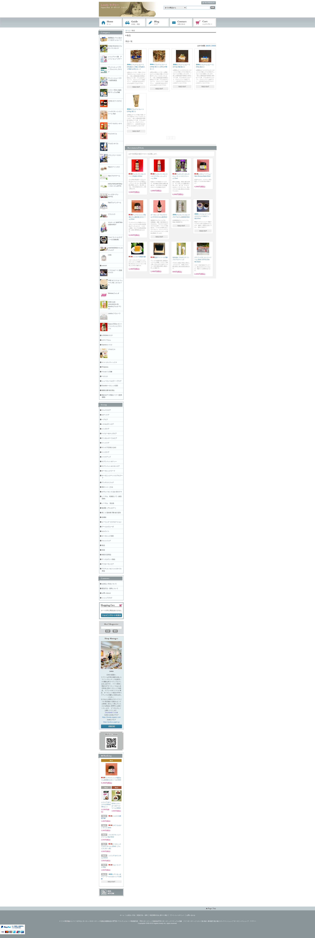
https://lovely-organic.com (111, 717)
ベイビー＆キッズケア (109, 433)
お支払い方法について (109, 584)
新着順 (214, 46)
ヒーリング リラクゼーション (111, 522)
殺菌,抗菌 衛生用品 (108, 390)
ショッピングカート (204, 22)
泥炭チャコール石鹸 (161, 257)
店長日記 (111, 726)
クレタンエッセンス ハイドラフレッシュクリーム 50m (159, 176)
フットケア (105, 443)
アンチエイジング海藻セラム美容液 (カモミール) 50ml (137, 217)
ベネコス (105, 376)
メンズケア (105, 429)
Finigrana (105, 367)
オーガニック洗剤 (108, 536)
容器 (103, 550)
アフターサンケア (108, 564)
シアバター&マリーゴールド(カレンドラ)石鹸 (111, 876)
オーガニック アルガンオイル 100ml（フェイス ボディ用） (111, 846)
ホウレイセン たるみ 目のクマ (112, 492)
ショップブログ (107, 598)
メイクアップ (106, 457)
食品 (103, 545)
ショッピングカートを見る (111, 615)
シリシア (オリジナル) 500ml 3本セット (106, 804)
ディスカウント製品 (108, 559)
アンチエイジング (108, 482)
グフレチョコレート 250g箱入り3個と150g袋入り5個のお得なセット (136, 67)
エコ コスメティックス (109, 362)
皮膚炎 (104, 517)
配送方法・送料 (142, 915)
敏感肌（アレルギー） (109, 508)
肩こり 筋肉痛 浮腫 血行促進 (111, 512)
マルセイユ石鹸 (107, 372)
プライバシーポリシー (177, 915)
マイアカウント (208, 3)
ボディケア (105, 415)
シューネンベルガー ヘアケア (111, 381)
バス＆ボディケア (108, 424)
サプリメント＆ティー (109, 461)
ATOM (111, 893)
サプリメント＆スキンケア (111, 466)
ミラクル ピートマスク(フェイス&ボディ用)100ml (202, 216)
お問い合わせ (181, 22)
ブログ (157, 22)
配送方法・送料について (110, 588)
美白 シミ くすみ (107, 487)
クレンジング (106, 541)
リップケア (105, 452)
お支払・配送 (134, 22)
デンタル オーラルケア (109, 438)
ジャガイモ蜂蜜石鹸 (139, 257)
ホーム (110, 22)
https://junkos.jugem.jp (111, 722)
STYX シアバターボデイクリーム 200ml (116, 806)
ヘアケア (105, 419)
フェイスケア (106, 410)
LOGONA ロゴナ (108, 335)
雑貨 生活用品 (106, 555)
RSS (109, 891)
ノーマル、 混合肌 (108, 503)
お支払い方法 (130, 915)
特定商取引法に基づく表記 (158, 915)
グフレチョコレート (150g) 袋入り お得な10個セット (158, 67)
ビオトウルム (106, 340)
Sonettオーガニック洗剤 (110, 386)
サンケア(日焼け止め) (109, 447)
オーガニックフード (108, 471)
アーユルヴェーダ (108, 527)
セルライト (105, 531)
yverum (104, 265)
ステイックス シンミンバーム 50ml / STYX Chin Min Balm (202, 259)
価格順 (208, 46)
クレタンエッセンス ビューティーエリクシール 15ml (181, 176)
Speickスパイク (107, 345)
